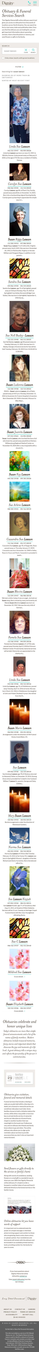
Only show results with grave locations (19, 58)
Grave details (18, 976)
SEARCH (6, 46)
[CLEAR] (26, 50)
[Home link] (8, 3)
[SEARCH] (33, 50)
